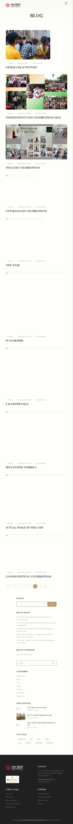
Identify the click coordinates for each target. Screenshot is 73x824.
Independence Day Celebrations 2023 (33, 117)
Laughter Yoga (17, 404)
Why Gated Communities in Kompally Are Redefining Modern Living (34, 630)
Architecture (20, 676)
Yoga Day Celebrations (23, 167)
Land (19, 743)
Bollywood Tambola (21, 467)
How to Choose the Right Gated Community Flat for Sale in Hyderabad (36, 624)
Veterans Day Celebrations (26, 211)
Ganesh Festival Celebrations (28, 576)
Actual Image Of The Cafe (24, 527)
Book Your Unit (43, 800)
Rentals (40, 804)
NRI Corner (9, 797)
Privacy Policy (10, 807)
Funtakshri (14, 340)
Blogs (18, 679)
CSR (17, 682)
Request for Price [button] (44, 794)
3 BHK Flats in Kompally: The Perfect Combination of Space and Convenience (34, 636)
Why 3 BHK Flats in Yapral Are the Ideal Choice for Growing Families (33, 618)
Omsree (10, 63)
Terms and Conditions (13, 804)
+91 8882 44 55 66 (44, 782)
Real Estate (20, 693)
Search (20, 598)
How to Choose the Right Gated (39, 715)
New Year (13, 265)
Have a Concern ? (12, 800)
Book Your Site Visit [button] (44, 797)
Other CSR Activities (21, 67)
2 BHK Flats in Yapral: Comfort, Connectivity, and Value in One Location (35, 641)
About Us (9, 794)
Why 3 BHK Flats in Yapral (37, 707)
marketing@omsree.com (46, 779)
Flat (31, 739)
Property (19, 689)
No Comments (38, 63)
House (18, 686)
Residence (20, 696)
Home (39, 739)
